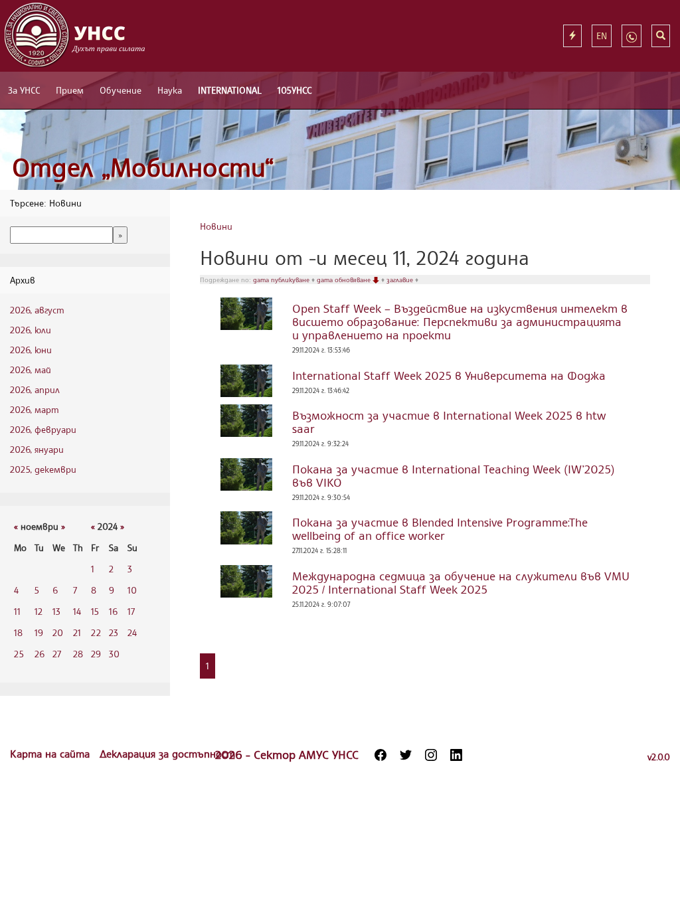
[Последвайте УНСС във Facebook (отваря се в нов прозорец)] (380, 755)
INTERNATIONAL (230, 90)
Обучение (120, 90)
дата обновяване (345, 280)
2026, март (34, 409)
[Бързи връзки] (572, 36)
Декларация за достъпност (167, 753)
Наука (169, 90)
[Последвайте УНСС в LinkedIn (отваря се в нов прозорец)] (456, 755)
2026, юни (31, 349)
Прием (70, 90)
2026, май (30, 369)
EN (601, 35)
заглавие (400, 280)
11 (17, 611)
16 (113, 611)
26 (39, 653)
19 (39, 632)
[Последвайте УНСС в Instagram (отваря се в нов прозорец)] (431, 755)
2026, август (37, 309)
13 (56, 611)
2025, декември (43, 469)
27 (56, 653)
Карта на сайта (51, 753)
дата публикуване (282, 280)
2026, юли (30, 329)
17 (131, 611)
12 (38, 611)
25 (19, 653)
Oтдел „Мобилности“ (143, 167)
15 (95, 611)
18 (18, 632)
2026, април (35, 389)
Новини (216, 226)
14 (77, 611)
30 (114, 653)
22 (96, 632)
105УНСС (294, 90)
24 (132, 632)
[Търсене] (660, 36)
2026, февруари (43, 429)
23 (113, 632)
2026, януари (37, 449)
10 (132, 590)
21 (77, 632)
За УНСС (24, 90)
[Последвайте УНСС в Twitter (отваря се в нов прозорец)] (405, 755)
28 (78, 653)
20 (57, 632)
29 (96, 653)
